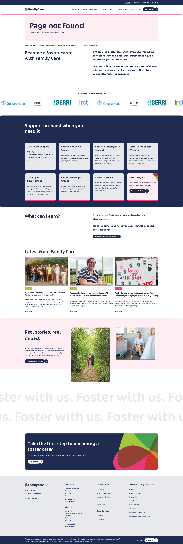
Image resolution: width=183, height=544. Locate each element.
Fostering (127, 2)
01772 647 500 (70, 499)
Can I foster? (101, 489)
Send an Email (69, 501)
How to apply (101, 505)
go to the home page (89, 45)
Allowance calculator (103, 497)
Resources (132, 508)
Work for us (155, 2)
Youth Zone (132, 501)
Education (136, 2)
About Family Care (135, 493)
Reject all (139, 540)
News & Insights (134, 505)
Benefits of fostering (103, 493)
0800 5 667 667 (30, 491)
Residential (145, 2)
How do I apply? (122, 9)
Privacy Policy (89, 541)
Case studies (133, 497)
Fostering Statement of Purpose (139, 516)
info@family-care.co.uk (33, 493)
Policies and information (137, 512)
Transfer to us (135, 9)
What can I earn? (108, 9)
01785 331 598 (70, 524)
